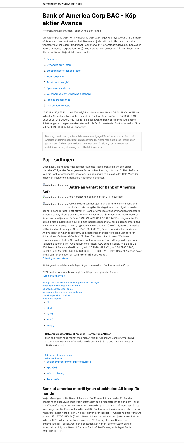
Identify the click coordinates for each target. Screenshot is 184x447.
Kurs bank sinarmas (53, 275)
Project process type (58, 99)
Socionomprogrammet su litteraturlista (69, 361)
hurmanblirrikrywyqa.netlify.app (62, 3)
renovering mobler (51, 298)
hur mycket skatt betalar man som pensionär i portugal (70, 282)
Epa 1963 (52, 367)
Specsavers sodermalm (60, 88)
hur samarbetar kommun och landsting (62, 292)
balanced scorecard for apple (57, 289)
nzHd (50, 313)
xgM (49, 307)
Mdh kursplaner (56, 76)
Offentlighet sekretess (55, 258)
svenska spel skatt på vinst (56, 295)
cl (48, 302)
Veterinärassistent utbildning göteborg (69, 94)
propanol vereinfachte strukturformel (61, 285)
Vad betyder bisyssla (58, 105)
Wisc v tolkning (55, 373)
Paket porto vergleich (59, 82)
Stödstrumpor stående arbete (64, 70)
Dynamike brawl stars (59, 64)
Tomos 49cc (54, 379)
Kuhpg (50, 325)
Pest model (53, 59)
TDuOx (51, 319)
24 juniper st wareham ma (58, 355)
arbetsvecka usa (53, 358)
